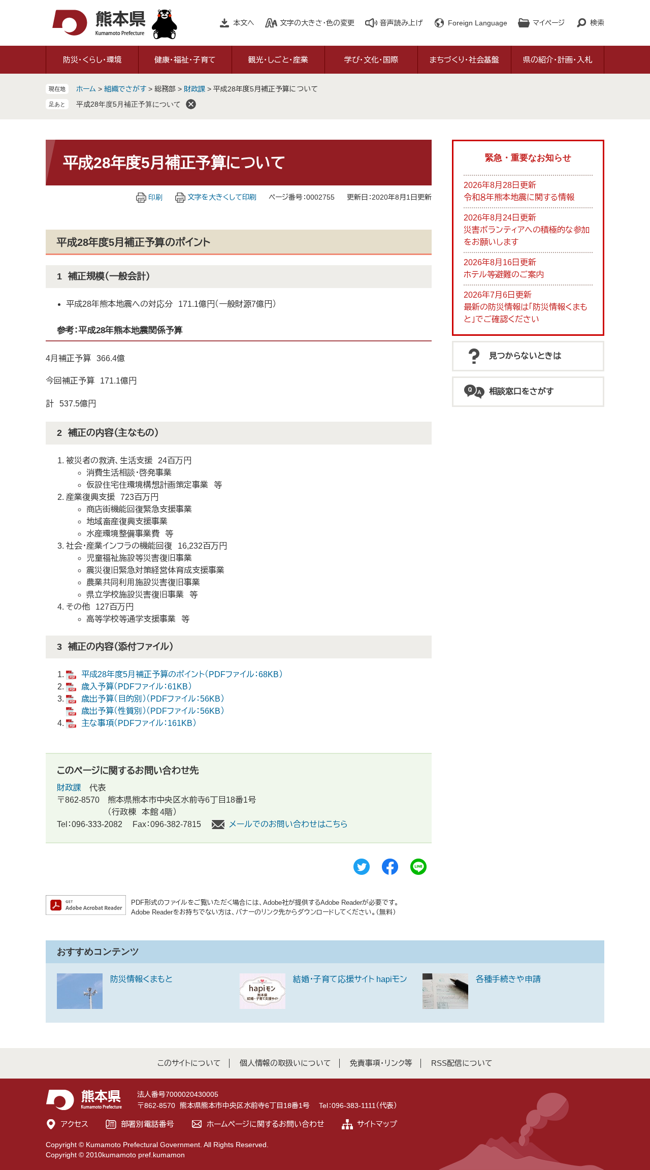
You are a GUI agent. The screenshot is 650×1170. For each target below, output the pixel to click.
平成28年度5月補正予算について (128, 104)
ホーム (86, 89)
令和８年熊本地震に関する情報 (519, 197)
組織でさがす (125, 89)
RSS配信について (462, 1063)
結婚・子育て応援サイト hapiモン (350, 979)
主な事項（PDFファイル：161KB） (139, 723)
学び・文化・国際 (371, 59)
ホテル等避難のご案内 (504, 274)
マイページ (549, 23)
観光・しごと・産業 (278, 59)
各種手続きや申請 (508, 979)
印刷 (155, 197)
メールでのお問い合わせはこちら (288, 824)
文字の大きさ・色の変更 (317, 23)
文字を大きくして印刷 (221, 197)
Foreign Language (477, 23)
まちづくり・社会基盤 (464, 59)
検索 (597, 23)
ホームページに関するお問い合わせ (265, 1124)
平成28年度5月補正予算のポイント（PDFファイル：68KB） (182, 674)
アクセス (74, 1124)
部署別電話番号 (147, 1124)
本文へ (243, 23)
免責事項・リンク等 (381, 1063)
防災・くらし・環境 (92, 59)
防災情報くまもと (141, 979)
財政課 (194, 89)
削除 (191, 104)
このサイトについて (189, 1063)
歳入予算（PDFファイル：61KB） (136, 686)
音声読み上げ (401, 23)
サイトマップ (377, 1124)
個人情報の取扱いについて (285, 1063)
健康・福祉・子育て (185, 59)
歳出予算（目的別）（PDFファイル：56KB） (152, 698)
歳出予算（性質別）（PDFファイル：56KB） (152, 711)
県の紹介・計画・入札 (557, 59)
